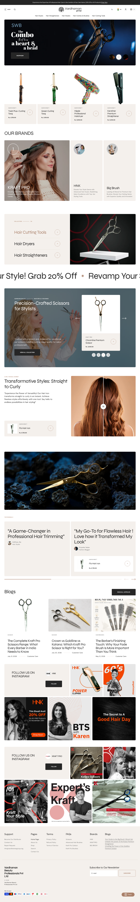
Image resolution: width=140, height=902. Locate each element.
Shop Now (104, 2)
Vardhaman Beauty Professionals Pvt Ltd (10, 883)
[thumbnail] (111, 57)
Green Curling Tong (47, 112)
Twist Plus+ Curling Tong (16, 112)
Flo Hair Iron (24, 428)
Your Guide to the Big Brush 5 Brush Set (119, 839)
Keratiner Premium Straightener (113, 114)
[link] (20, 88)
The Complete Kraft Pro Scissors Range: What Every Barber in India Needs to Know (24, 646)
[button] (15, 9)
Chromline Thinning (94, 341)
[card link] (50, 428)
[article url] (26, 615)
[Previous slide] (126, 579)
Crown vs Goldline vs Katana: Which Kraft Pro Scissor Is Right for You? (69, 644)
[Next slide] (133, 579)
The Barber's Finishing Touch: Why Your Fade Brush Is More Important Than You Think (112, 646)
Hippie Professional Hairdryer (80, 114)
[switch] (111, 9)
